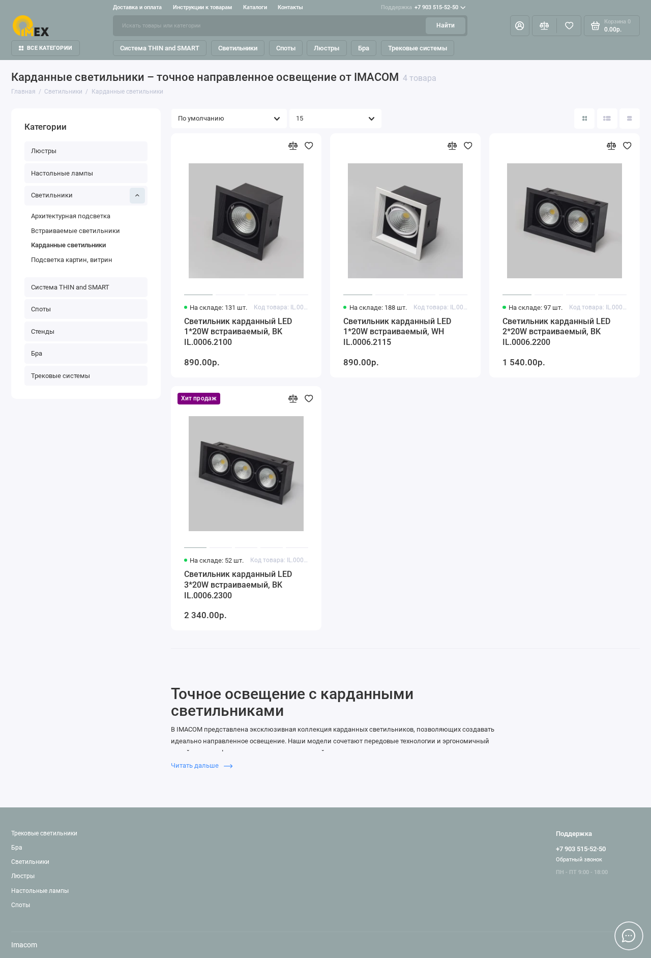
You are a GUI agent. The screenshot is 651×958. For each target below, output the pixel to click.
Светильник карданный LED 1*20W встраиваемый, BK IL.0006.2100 (238, 331)
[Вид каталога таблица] (629, 118)
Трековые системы (417, 48)
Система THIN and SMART (159, 48)
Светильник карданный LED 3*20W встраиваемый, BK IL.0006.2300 (238, 584)
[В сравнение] (293, 146)
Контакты (290, 7)
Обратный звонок (579, 859)
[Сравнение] (544, 25)
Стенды (42, 331)
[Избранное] (569, 25)
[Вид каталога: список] (607, 118)
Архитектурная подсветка (70, 216)
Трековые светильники (44, 833)
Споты (285, 48)
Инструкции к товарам (202, 7)
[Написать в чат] (628, 935)
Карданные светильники (68, 245)
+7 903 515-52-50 (419, 7)
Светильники (237, 48)
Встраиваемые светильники (75, 231)
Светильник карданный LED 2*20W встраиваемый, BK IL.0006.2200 (556, 331)
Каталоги (255, 7)
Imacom (24, 945)
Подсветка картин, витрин (71, 260)
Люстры (326, 48)
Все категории (49, 48)
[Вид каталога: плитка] (584, 118)
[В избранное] (309, 146)
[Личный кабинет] (519, 25)
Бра (363, 48)
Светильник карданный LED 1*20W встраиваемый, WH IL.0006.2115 (397, 331)
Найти (445, 25)
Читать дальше (195, 765)
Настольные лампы (62, 173)
